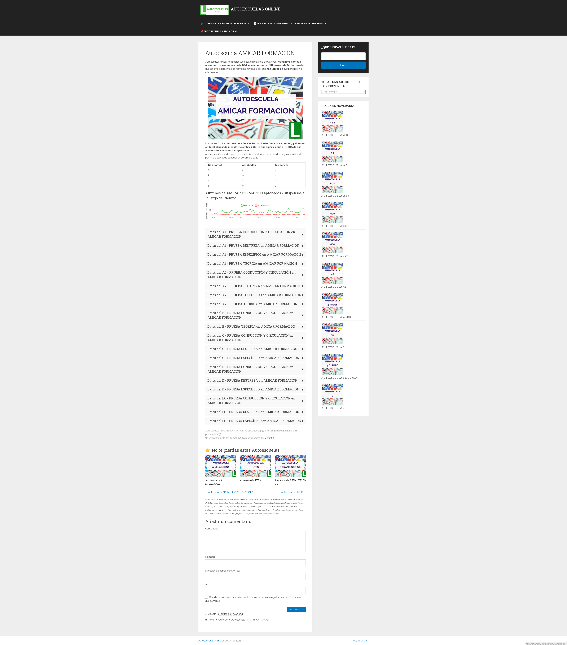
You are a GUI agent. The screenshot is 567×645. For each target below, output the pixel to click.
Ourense (269, 437)
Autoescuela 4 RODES (337, 317)
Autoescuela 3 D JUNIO (339, 377)
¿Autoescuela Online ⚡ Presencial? (225, 23)
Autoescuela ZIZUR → (293, 492)
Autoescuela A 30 (335, 195)
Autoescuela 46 (333, 286)
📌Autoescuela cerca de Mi (219, 31)
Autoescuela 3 (332, 408)
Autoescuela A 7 (334, 165)
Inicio (212, 619)
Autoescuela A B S (335, 135)
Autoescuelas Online (256, 9)
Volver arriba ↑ (361, 640)
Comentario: (212, 528)
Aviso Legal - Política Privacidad (554, 643)
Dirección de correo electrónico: (222, 570)
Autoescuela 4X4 (334, 256)
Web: (208, 584)
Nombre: (210, 556)
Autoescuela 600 (334, 226)
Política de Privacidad (231, 614)
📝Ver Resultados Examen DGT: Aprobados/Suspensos (290, 23)
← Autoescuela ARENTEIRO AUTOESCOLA (229, 492)
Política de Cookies (533, 643)
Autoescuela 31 (333, 347)
